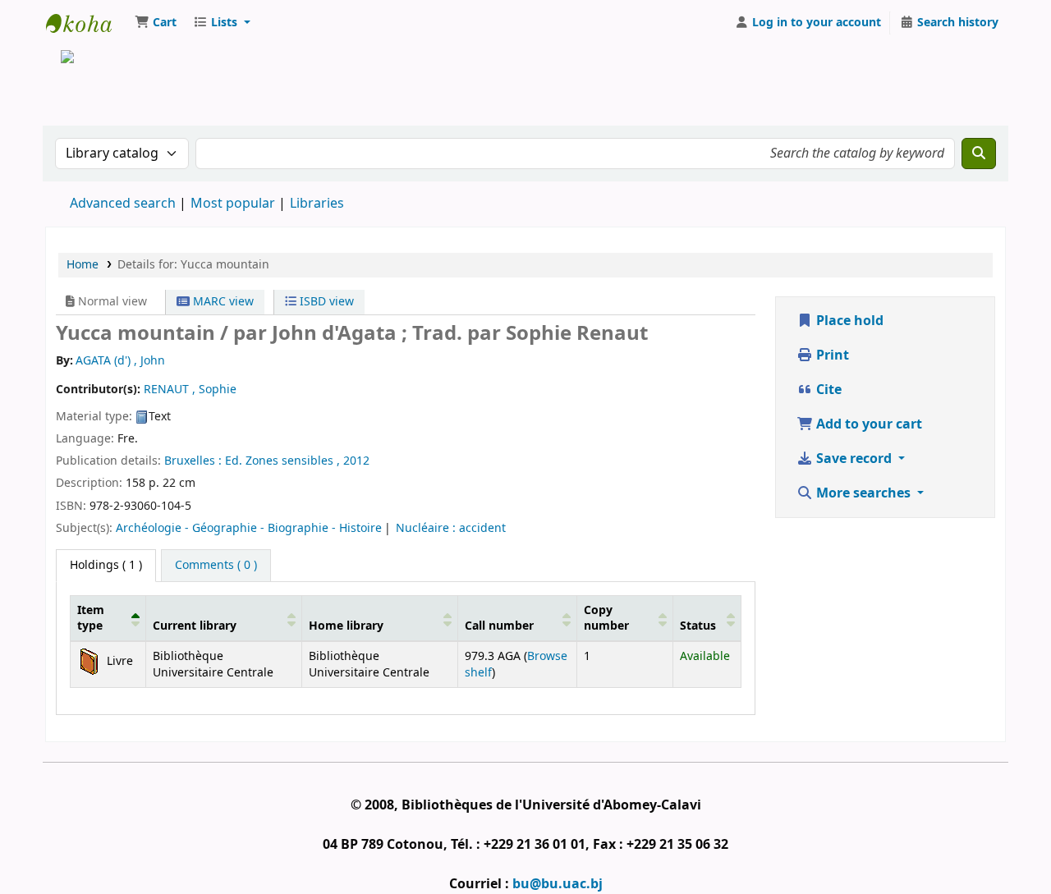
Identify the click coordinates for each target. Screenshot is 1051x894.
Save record (854, 459)
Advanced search (123, 203)
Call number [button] (499, 626)
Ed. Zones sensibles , (284, 461)
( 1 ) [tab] (106, 565)
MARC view (222, 301)
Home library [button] (346, 626)
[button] (155, 23)
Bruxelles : (194, 461)
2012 (356, 461)
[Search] (979, 153)
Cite (827, 390)
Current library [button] (194, 626)
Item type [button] (90, 618)
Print (831, 355)
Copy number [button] (606, 618)
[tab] (216, 565)
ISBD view (325, 301)
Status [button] (698, 626)
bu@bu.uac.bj (557, 884)
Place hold (848, 321)
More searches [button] (863, 493)
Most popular (232, 203)
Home (83, 264)
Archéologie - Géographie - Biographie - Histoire (249, 528)
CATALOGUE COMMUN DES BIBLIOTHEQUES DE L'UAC (87, 23)
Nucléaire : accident (451, 528)
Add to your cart (867, 424)
